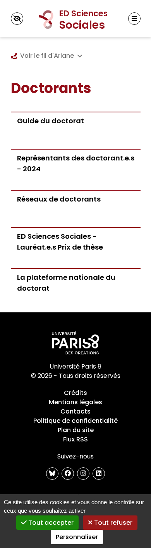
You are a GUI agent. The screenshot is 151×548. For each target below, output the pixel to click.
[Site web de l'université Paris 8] (75, 343)
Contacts (75, 411)
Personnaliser (77, 536)
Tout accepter (50, 522)
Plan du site (76, 430)
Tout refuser (112, 522)
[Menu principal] (134, 18)
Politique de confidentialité (75, 420)
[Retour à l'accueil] (75, 18)
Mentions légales (75, 402)
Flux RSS (75, 439)
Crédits (75, 392)
